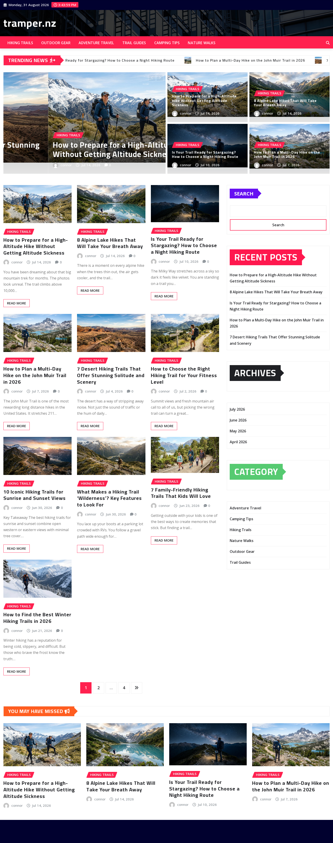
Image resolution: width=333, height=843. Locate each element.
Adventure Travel (96, 42)
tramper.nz (29, 23)
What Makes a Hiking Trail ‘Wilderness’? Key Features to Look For (109, 498)
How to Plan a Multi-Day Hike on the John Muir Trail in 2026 (287, 154)
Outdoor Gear (55, 42)
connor (107, 165)
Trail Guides (134, 42)
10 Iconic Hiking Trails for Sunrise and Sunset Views (34, 495)
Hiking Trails (20, 42)
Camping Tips (167, 42)
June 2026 (238, 420)
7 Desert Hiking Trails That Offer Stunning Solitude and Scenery (111, 375)
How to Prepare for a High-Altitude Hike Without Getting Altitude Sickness (204, 100)
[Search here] (328, 42)
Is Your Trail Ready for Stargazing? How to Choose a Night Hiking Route (205, 154)
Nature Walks (201, 42)
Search (243, 193)
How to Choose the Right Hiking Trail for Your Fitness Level (184, 375)
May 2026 (238, 431)
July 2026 (237, 409)
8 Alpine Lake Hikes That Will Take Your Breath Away (285, 102)
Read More (16, 303)
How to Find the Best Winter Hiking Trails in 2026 (37, 618)
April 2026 (238, 441)
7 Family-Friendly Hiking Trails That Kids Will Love (181, 493)
